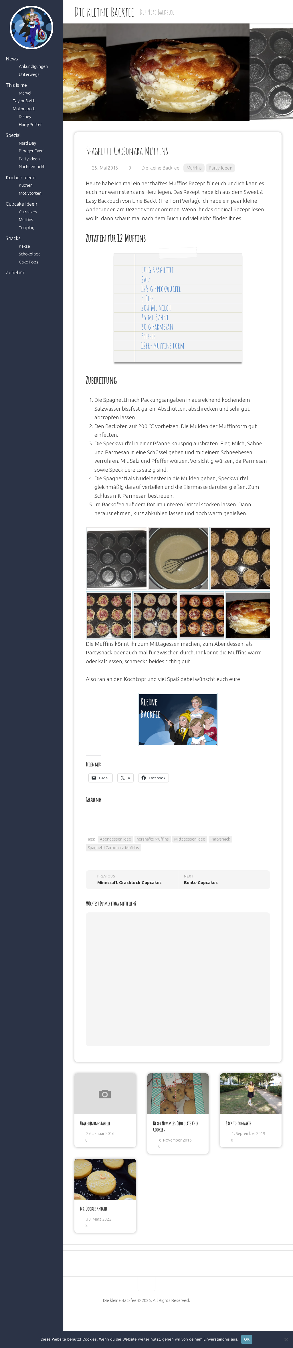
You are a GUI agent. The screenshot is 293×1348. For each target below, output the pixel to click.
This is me (16, 85)
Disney (25, 116)
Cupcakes (28, 211)
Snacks (13, 238)
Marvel (25, 92)
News (12, 58)
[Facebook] (132, 1318)
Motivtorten (30, 193)
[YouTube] (141, 1318)
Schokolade (30, 253)
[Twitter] (151, 1318)
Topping (26, 227)
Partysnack (220, 839)
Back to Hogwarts (238, 1123)
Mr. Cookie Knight (93, 1208)
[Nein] (286, 1339)
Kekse (24, 246)
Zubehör (15, 272)
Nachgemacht (32, 166)
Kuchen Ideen (20, 177)
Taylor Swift (24, 100)
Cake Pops (28, 261)
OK (247, 1339)
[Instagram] (161, 1318)
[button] (117, 558)
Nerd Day (27, 143)
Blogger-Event (32, 150)
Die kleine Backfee (104, 11)
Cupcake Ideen (21, 203)
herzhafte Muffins (152, 839)
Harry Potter (30, 124)
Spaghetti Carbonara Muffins (113, 847)
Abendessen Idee (115, 839)
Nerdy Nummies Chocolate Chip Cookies (175, 1126)
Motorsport (24, 108)
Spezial (13, 135)
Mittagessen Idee (189, 839)
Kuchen (26, 185)
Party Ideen (29, 158)
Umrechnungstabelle (95, 1123)
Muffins (26, 219)
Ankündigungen (33, 66)
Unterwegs (29, 74)
